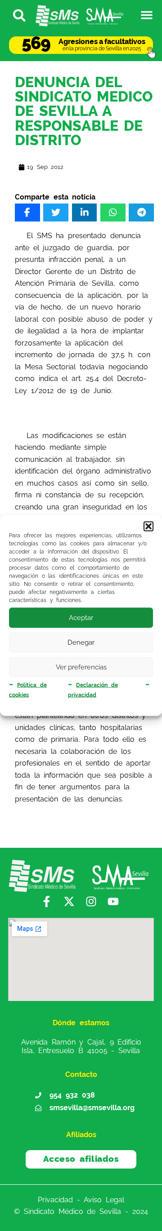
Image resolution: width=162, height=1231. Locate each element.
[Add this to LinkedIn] (84, 212)
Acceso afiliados (81, 1159)
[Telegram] (141, 212)
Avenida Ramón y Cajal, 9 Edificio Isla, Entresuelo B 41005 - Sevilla (81, 1046)
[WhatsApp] (113, 212)
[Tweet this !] (55, 212)
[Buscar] (15, 15)
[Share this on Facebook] (27, 212)
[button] (148, 526)
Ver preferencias (81, 667)
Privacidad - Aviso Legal (81, 1199)
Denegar (81, 642)
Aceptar (81, 618)
